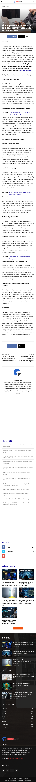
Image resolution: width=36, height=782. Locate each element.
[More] (27, 36)
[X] (12, 770)
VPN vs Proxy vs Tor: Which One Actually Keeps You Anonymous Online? (21, 685)
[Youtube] (16, 770)
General (8, 6)
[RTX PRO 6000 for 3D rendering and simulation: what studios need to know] (9, 574)
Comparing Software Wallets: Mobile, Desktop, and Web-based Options (9, 358)
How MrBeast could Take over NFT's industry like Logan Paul (19, 114)
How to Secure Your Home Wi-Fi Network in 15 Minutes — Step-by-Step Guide (23, 676)
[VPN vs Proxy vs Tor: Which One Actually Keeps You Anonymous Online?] (7, 686)
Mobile (3, 597)
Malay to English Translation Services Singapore (19, 258)
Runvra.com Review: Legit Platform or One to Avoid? (16, 489)
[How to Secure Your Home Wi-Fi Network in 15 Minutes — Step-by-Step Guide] (7, 677)
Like (33, 547)
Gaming (4, 579)
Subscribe (31, 556)
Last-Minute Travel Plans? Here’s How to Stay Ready (16, 499)
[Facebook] (3, 770)
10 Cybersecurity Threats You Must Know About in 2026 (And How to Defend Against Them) (22, 694)
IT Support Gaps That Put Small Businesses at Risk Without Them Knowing (9, 621)
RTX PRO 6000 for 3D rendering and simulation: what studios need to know (9, 583)
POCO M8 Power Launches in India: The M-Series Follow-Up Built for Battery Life (22, 661)
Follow (32, 551)
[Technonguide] (18, 2)
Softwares (21, 579)
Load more (17, 628)
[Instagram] (7, 770)
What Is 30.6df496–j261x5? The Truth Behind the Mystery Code (26, 583)
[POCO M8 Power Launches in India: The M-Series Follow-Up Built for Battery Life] (9, 593)
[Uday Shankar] (18, 372)
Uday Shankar (18, 380)
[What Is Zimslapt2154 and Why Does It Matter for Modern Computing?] (26, 593)
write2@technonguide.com (15, 758)
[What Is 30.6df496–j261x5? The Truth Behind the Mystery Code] (26, 574)
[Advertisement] (18, 422)
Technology (22, 597)
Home (3, 6)
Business (4, 617)
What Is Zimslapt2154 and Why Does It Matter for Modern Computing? (26, 602)
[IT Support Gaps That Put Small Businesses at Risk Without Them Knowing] (9, 612)
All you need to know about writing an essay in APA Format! (20, 193)
